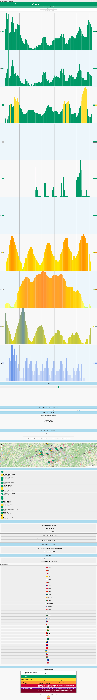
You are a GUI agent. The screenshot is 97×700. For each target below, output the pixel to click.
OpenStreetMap (90, 466)
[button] (40, 454)
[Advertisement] (33, 397)
